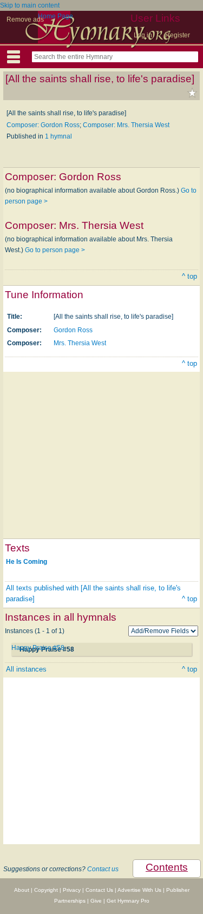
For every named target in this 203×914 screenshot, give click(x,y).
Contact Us (99, 890)
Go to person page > (55, 250)
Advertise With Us (139, 890)
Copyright (46, 890)
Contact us (103, 869)
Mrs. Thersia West (80, 343)
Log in (143, 35)
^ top (189, 276)
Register (177, 35)
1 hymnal (58, 136)
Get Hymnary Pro (128, 901)
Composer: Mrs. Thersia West (126, 125)
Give (96, 901)
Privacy (72, 890)
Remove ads (25, 19)
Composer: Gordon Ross (43, 125)
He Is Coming (26, 562)
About (21, 890)
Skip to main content (30, 5)
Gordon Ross (73, 330)
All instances (26, 669)
